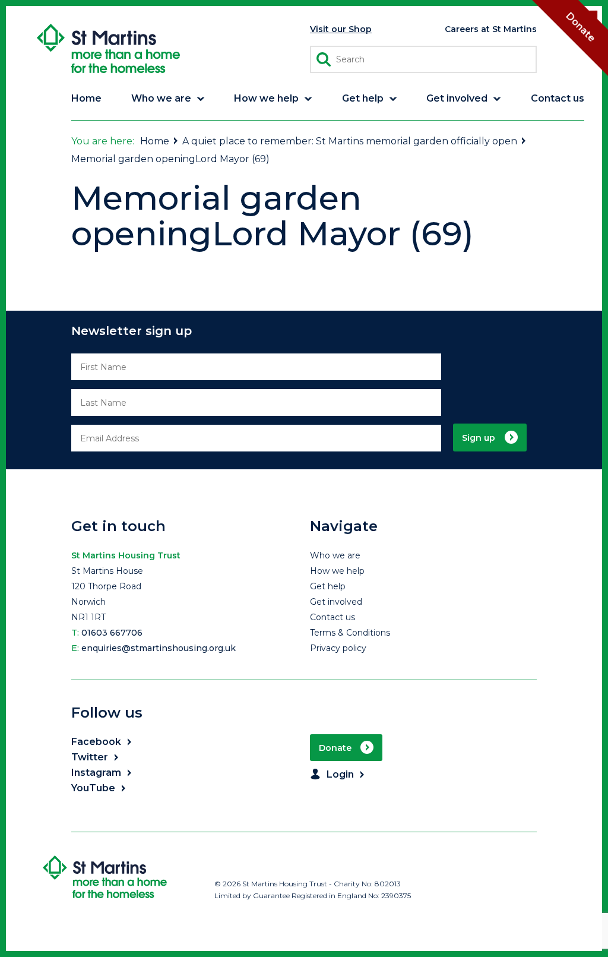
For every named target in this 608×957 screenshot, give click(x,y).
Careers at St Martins (491, 29)
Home (154, 141)
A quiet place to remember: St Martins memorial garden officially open (349, 141)
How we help (337, 571)
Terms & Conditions (350, 632)
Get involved (336, 601)
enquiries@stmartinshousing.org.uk (158, 648)
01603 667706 (111, 632)
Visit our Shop (341, 29)
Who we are (335, 555)
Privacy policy (338, 648)
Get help (328, 586)
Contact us (332, 617)
